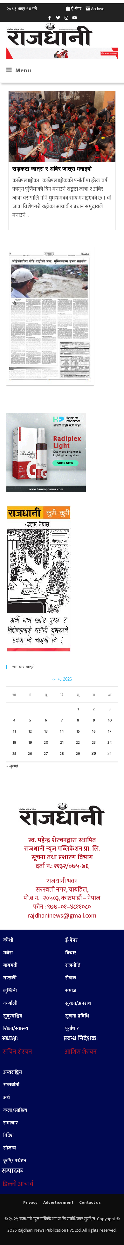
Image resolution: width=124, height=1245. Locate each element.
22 (78, 742)
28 (62, 753)
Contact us (90, 1202)
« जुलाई (12, 765)
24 (109, 742)
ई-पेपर (76, 8)
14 (62, 731)
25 (14, 753)
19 (30, 742)
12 (30, 731)
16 (94, 731)
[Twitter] (58, 18)
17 (110, 731)
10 (110, 720)
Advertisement (58, 1202)
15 (78, 731)
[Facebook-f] (49, 18)
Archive (97, 8)
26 (30, 753)
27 (46, 753)
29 (78, 753)
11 (14, 731)
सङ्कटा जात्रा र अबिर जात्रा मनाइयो (52, 169)
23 (94, 742)
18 (14, 742)
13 (46, 731)
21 (62, 742)
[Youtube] (74, 18)
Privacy (30, 1202)
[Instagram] (66, 18)
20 (46, 742)
